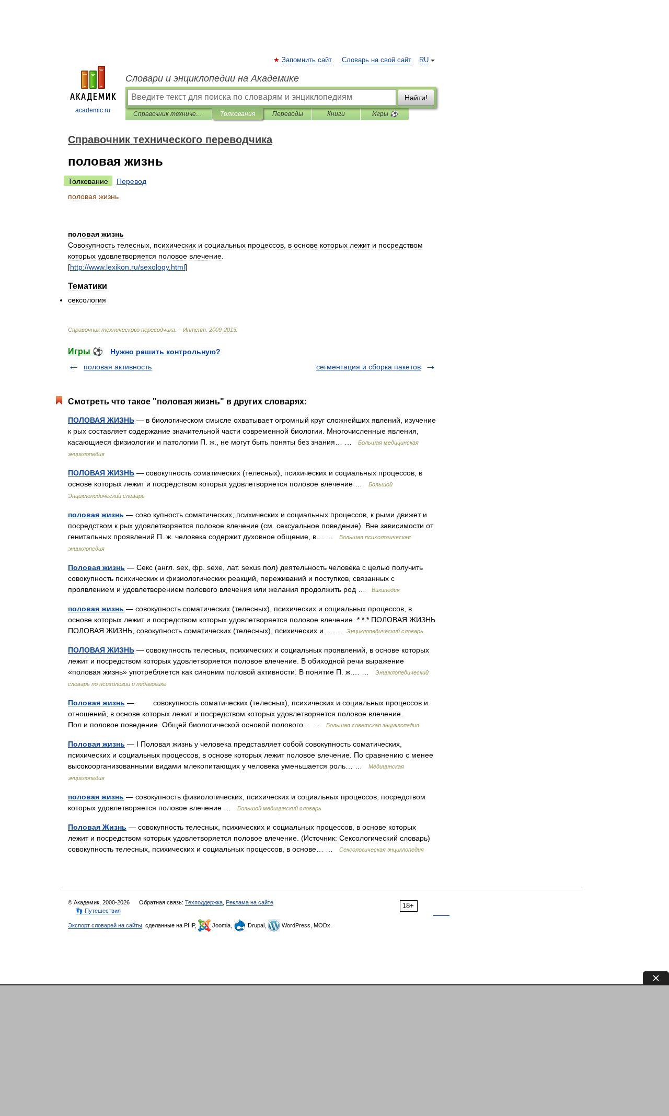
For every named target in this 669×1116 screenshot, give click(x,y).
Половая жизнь (96, 567)
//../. (127, 267)
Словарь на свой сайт (376, 60)
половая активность (118, 367)
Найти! (416, 98)
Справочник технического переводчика (168, 114)
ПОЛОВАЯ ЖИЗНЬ (101, 420)
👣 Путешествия (98, 911)
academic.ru (92, 110)
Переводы (287, 114)
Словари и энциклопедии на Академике (212, 78)
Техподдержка (204, 902)
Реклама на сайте (249, 902)
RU (424, 60)
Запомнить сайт (307, 60)
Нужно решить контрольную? (165, 351)
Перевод (131, 181)
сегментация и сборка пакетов (368, 367)
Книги (336, 114)
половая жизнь (96, 514)
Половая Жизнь (97, 827)
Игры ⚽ (385, 114)
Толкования (237, 114)
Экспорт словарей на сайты (105, 925)
